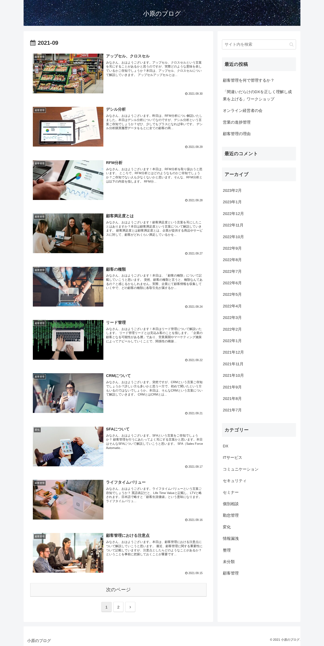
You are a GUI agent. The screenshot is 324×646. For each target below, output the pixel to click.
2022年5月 (232, 294)
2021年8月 (232, 398)
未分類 (229, 561)
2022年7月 (232, 271)
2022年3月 (232, 317)
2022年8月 (232, 260)
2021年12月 (233, 352)
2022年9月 (232, 248)
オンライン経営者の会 (243, 110)
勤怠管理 (231, 515)
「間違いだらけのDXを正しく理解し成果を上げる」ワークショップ (257, 95)
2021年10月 (233, 375)
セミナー (231, 492)
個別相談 (231, 504)
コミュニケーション (241, 469)
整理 (227, 550)
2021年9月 (232, 387)
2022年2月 (232, 329)
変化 (227, 527)
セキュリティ (235, 480)
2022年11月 (233, 225)
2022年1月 (232, 341)
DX (225, 446)
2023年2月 (232, 190)
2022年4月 (232, 306)
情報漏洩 (231, 538)
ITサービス (232, 458)
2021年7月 (232, 410)
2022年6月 (232, 283)
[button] (291, 44)
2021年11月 (233, 364)
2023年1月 (232, 202)
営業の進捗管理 (237, 122)
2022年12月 (233, 213)
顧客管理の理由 (237, 134)
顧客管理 (231, 573)
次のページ (118, 589)
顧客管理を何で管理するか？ (248, 80)
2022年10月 (233, 237)
